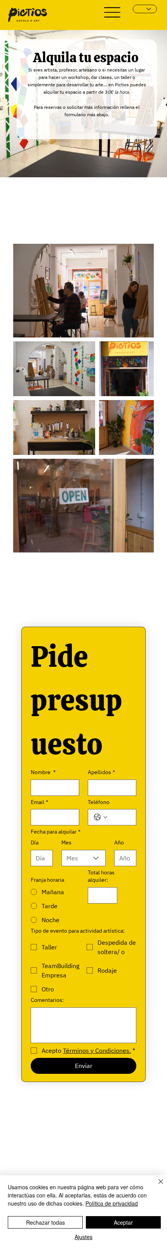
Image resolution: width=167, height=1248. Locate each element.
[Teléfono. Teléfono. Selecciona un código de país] (100, 817)
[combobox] (83, 858)
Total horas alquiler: (101, 876)
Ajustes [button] (83, 1237)
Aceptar (123, 1222)
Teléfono (99, 802)
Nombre (43, 772)
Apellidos (101, 772)
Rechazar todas (45, 1222)
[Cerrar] (156, 1186)
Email (39, 802)
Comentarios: (47, 999)
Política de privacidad (111, 1203)
